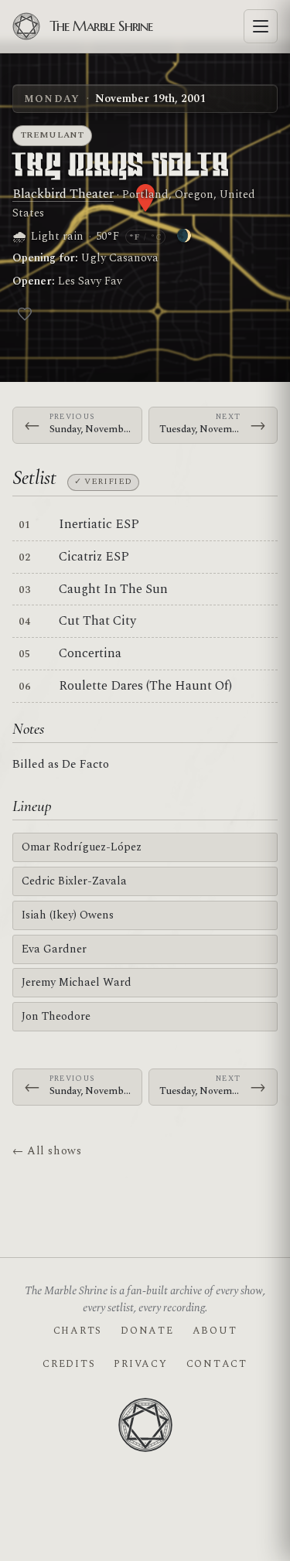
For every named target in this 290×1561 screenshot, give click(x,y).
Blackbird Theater (63, 194)
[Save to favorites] (24, 314)
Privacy (140, 1363)
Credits (69, 1363)
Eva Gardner (54, 949)
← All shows (46, 1150)
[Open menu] (261, 26)
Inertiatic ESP (99, 524)
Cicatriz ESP (94, 557)
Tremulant (52, 135)
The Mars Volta (121, 166)
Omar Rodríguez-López (82, 847)
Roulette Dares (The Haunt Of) (145, 686)
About (215, 1330)
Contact (216, 1363)
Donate (147, 1330)
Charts (77, 1330)
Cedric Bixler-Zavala (74, 881)
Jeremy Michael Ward (76, 982)
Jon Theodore (56, 1016)
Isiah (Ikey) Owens (68, 915)
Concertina (90, 653)
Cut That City (97, 621)
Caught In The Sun (113, 589)
